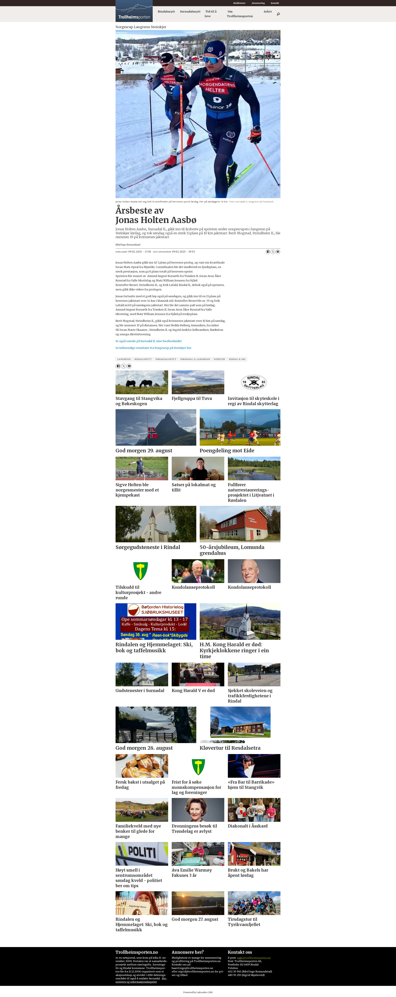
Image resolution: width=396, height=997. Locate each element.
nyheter (219, 359)
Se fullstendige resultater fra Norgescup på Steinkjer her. (154, 348)
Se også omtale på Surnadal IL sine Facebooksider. (149, 341)
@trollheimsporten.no (256, 957)
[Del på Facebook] (268, 251)
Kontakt (275, 3)
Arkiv (268, 11)
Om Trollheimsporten (240, 14)
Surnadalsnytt (190, 11)
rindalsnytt (143, 359)
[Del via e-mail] (277, 251)
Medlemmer (239, 3)
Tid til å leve (210, 14)
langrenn (124, 359)
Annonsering (258, 3)
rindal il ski (237, 359)
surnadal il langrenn (195, 359)
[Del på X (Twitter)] (273, 251)
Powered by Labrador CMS (198, 992)
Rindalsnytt (166, 11)
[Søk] (278, 14)
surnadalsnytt (165, 359)
